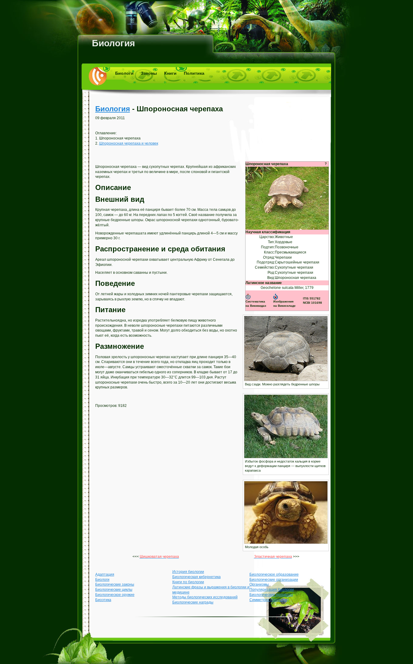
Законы (149, 73)
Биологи (124, 73)
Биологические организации (273, 579)
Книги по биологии (188, 582)
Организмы (259, 584)
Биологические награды (192, 602)
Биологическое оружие (115, 595)
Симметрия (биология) (269, 600)
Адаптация (104, 574)
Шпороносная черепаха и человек (128, 143)
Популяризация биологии (271, 589)
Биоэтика (103, 600)
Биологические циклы (113, 589)
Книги (170, 73)
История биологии (188, 572)
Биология (113, 43)
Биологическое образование (274, 574)
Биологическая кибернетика (196, 577)
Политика (194, 73)
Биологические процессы (271, 595)
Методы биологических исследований (205, 597)
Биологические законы (114, 584)
